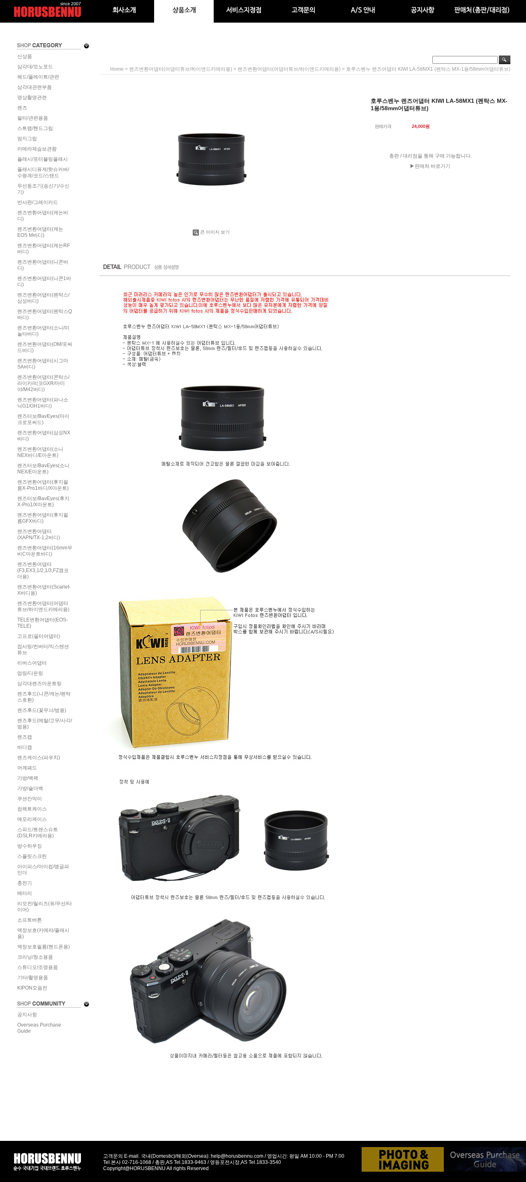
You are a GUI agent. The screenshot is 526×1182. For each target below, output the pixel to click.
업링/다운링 (30, 673)
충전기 (24, 883)
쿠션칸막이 (29, 799)
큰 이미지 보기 (215, 231)
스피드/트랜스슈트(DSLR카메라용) (37, 833)
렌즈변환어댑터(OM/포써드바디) (44, 347)
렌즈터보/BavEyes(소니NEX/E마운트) (43, 469)
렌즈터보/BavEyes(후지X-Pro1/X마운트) (43, 502)
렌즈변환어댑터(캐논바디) (42, 216)
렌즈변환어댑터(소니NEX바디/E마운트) (40, 452)
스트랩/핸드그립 (35, 128)
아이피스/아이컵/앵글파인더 (43, 870)
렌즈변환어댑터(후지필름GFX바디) (42, 518)
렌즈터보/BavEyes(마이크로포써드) (43, 419)
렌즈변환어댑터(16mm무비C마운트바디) (44, 551)
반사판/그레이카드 (37, 202)
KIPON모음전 (32, 988)
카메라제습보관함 (37, 149)
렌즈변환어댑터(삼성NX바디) (43, 436)
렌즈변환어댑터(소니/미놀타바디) (43, 331)
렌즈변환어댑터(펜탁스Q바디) (44, 314)
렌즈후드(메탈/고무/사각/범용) (44, 724)
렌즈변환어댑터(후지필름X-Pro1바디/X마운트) (43, 485)
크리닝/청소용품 (35, 957)
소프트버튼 (29, 920)
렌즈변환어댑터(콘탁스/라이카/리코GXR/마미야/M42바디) (43, 383)
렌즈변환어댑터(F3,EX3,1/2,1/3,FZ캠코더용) (43, 570)
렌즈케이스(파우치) (38, 757)
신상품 (24, 56)
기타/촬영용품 (32, 977)
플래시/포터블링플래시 (42, 159)
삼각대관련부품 (34, 87)
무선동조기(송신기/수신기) (43, 189)
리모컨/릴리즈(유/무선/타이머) (44, 907)
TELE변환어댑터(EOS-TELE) (42, 623)
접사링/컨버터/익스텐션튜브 (43, 650)
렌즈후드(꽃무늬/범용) (41, 710)
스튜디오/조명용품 (37, 967)
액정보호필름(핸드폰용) (43, 947)
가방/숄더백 (30, 788)
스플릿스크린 (32, 856)
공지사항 (27, 1014)
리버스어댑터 (32, 663)
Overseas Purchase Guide (39, 1028)
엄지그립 (27, 138)
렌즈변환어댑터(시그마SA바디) (42, 364)
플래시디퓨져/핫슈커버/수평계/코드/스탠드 (43, 172)
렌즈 (22, 108)
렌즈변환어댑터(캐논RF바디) (43, 249)
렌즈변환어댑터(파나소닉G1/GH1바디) (42, 403)
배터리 (24, 893)
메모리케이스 (32, 819)
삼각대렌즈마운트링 (39, 683)
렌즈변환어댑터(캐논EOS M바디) (40, 232)
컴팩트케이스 (32, 809)
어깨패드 (27, 768)
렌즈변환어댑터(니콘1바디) (44, 281)
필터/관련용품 (32, 118)
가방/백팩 (27, 778)
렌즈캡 (24, 737)
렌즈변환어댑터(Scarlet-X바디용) (44, 590)
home (117, 69)
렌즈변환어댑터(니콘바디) (42, 265)
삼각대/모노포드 (35, 67)
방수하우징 (29, 846)
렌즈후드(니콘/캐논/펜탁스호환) (44, 697)
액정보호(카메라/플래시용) (43, 933)
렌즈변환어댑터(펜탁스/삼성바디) (43, 298)
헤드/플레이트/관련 (38, 77)
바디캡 (24, 747)
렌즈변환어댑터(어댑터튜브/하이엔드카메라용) (43, 606)
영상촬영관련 (32, 97)
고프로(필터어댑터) (38, 636)
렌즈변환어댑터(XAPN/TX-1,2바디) (38, 534)
